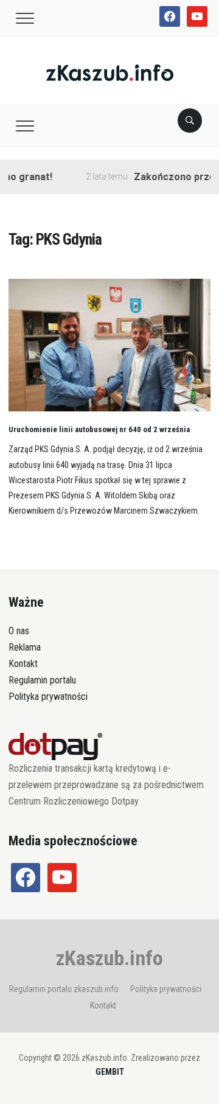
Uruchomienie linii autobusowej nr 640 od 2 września (99, 429)
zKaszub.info (109, 958)
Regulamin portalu (42, 680)
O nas (19, 631)
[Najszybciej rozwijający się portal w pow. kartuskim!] (109, 72)
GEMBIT (110, 1072)
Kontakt (23, 663)
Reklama (25, 647)
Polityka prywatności (48, 696)
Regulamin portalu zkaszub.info (64, 989)
